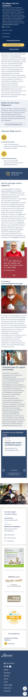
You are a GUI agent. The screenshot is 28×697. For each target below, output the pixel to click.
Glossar (6, 679)
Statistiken (7, 33)
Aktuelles (6, 676)
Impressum (7, 691)
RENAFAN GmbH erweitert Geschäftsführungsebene (13, 444)
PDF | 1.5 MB (11, 644)
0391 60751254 (11, 535)
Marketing (7, 36)
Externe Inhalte (8, 30)
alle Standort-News (14, 474)
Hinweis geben (8, 685)
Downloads (7, 673)
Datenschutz (7, 688)
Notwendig (7, 27)
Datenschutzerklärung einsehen (10, 24)
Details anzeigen (14, 49)
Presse (6, 682)
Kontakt (6, 670)
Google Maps (10, 541)
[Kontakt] (24, 688)
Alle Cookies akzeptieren (13, 45)
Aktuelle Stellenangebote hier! (14, 124)
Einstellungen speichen (13, 40)
